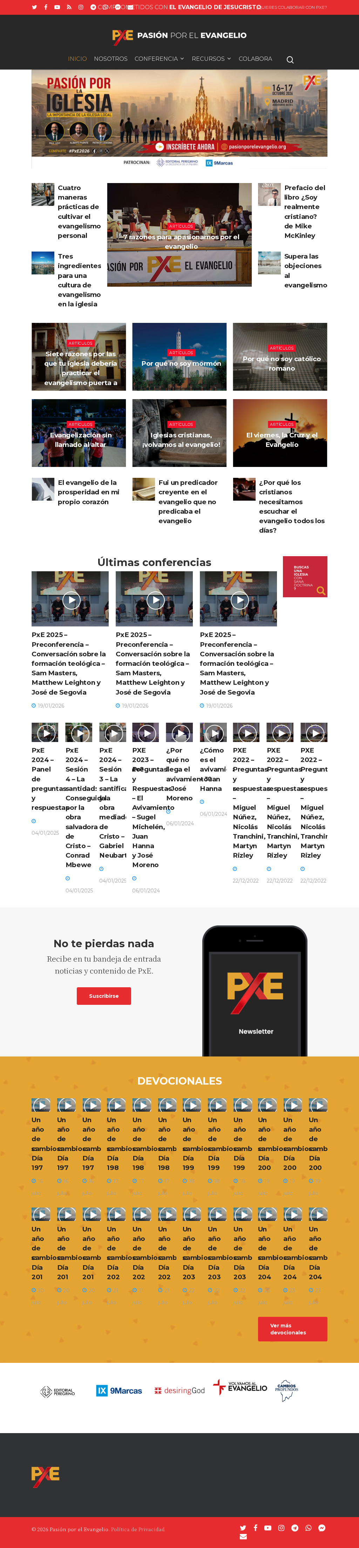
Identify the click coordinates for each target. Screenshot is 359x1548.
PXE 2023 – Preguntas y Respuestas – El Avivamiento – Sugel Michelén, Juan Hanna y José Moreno (153, 807)
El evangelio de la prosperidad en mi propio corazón (89, 492)
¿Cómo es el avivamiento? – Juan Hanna (222, 769)
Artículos (181, 226)
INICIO (77, 59)
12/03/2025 (183, 263)
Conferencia (156, 59)
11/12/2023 (283, 462)
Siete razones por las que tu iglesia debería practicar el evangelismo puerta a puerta (80, 373)
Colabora (255, 59)
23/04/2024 (183, 462)
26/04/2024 (183, 380)
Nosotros (111, 59)
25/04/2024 (283, 385)
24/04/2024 (82, 462)
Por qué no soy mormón (181, 363)
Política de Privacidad (138, 1529)
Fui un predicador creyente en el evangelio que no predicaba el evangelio (188, 502)
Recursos (208, 59)
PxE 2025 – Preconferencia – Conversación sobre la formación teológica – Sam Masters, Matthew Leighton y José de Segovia (69, 663)
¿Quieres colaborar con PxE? (291, 7)
